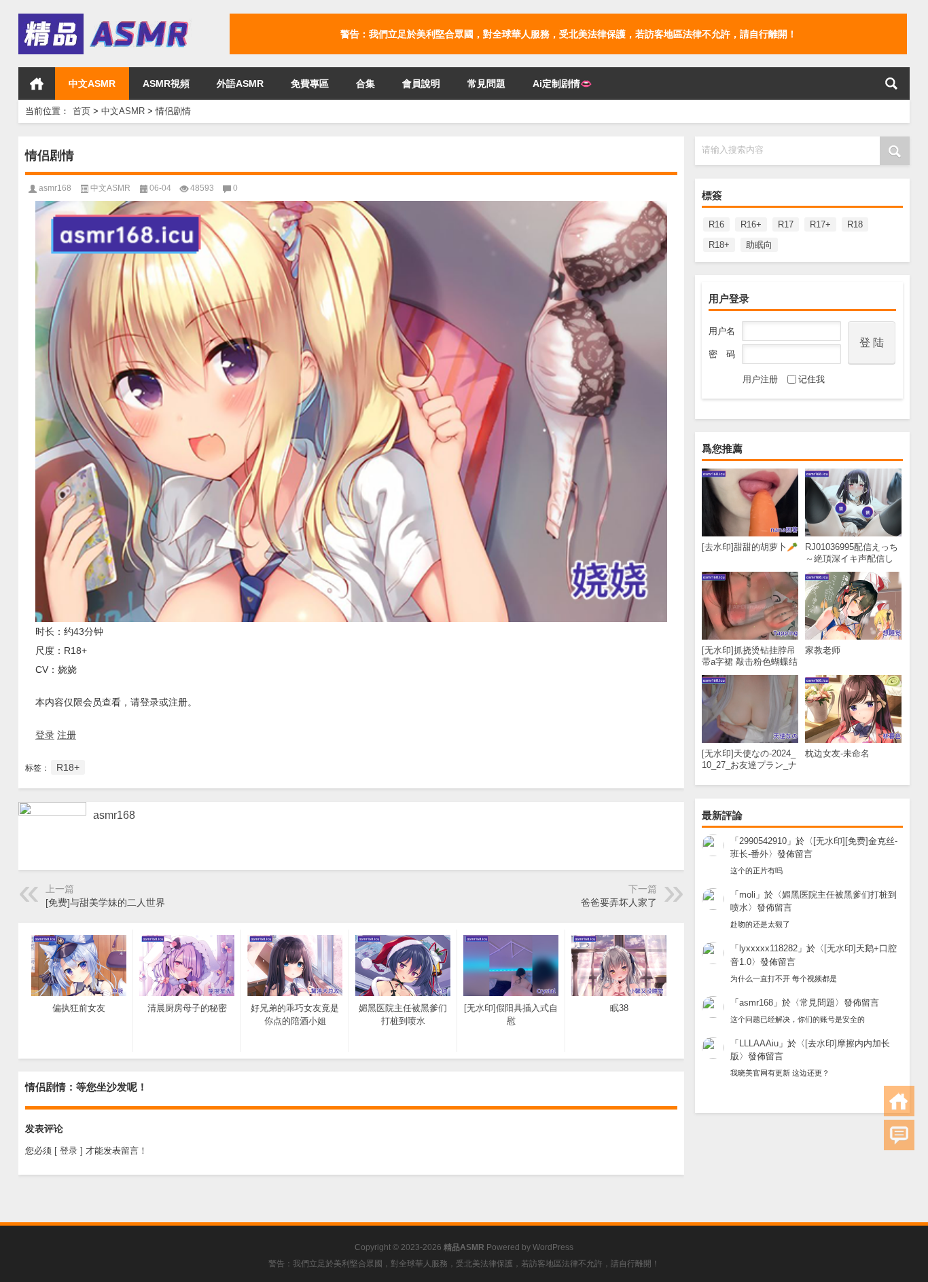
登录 (44, 734)
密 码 (722, 354)
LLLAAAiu (759, 1043)
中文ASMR (92, 83)
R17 (785, 224)
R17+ (820, 224)
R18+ (719, 245)
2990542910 (763, 841)
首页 (36, 83)
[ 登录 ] (69, 1151)
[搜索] (891, 83)
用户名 (722, 331)
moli (747, 895)
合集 (365, 83)
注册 (66, 734)
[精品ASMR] (105, 18)
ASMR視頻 (166, 83)
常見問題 (486, 83)
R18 (855, 224)
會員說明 (421, 83)
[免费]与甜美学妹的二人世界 (105, 902)
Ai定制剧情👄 (562, 83)
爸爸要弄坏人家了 (619, 902)
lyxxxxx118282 (768, 948)
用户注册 (760, 379)
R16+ (751, 224)
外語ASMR (240, 83)
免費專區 (310, 83)
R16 (716, 224)
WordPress (553, 1247)
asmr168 (756, 1002)
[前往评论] (899, 1135)
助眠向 (759, 245)
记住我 (811, 379)
